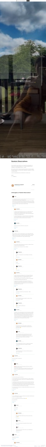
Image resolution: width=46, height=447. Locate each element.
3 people (18, 263)
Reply (15, 220)
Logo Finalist (32, 189)
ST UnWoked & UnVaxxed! (23, 81)
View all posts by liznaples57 (17, 185)
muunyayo (17, 405)
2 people (18, 345)
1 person (15, 438)
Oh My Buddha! (13, 189)
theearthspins (17, 309)
